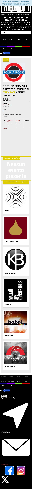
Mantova (20, 27)
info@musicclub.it (5, 464)
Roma (11, 22)
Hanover (26, 22)
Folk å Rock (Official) (18, 121)
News (11, 48)
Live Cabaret (26, 44)
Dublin (3, 25)
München (4, 27)
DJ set (18, 39)
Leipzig (21, 29)
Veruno (18, 22)
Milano (3, 22)
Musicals (18, 44)
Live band (11, 39)
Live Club (26, 39)
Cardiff (5, 29)
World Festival (11, 44)
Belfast (28, 27)
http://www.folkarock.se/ (8, 104)
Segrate (20, 25)
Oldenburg (13, 29)
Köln (28, 25)
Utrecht (11, 25)
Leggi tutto (5, 128)
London (12, 27)
